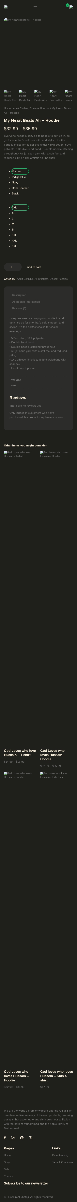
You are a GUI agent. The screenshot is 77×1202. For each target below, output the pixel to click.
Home (7, 108)
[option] (26, 96)
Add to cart (34, 267)
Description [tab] (19, 295)
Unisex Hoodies (40, 108)
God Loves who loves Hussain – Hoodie (52, 755)
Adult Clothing (21, 108)
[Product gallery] (38, 52)
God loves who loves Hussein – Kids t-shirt (56, 1076)
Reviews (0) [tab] (19, 308)
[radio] (20, 171)
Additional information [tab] (26, 301)
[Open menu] (35, 7)
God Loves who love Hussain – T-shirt (20, 753)
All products (41, 278)
